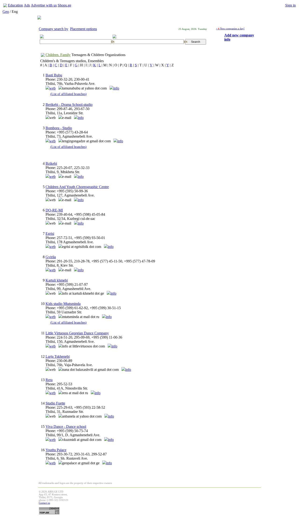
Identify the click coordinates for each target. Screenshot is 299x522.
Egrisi (50, 234)
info (116, 88)
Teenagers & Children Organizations (98, 55)
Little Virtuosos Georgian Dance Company (77, 333)
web (52, 88)
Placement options (83, 29)
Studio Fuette (55, 403)
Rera (49, 380)
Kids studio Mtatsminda (63, 304)
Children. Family (58, 55)
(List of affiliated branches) (68, 94)
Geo (6, 12)
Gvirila (51, 257)
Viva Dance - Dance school (66, 427)
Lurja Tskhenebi (58, 356)
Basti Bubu (54, 75)
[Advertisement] (175, 500)
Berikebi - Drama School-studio (69, 105)
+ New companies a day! (230, 28)
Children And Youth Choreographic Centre (77, 187)
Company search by (53, 29)
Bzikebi (51, 163)
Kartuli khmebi (57, 280)
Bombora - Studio (59, 128)
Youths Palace (56, 450)
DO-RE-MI (54, 210)
